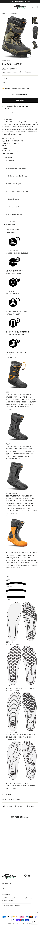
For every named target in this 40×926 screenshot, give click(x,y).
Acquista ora (20, 100)
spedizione (6, 794)
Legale (4, 888)
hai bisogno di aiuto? (11, 800)
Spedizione (15, 72)
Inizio (3, 13)
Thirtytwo (6, 61)
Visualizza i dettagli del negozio (14, 113)
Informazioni (7, 883)
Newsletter (6, 894)
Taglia (4, 78)
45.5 (5, 82)
